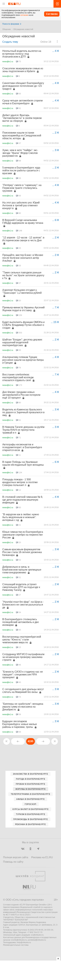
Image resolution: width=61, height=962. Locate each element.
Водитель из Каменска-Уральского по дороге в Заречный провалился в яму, (23, 412)
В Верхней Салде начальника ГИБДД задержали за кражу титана (22, 221)
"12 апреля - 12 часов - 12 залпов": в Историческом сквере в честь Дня (23, 239)
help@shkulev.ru (24, 942)
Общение (6, 29)
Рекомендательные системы (16, 945)
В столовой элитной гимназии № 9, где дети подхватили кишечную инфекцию (22, 500)
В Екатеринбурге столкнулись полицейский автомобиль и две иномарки (20, 622)
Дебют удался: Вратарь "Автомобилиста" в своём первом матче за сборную (22, 118)
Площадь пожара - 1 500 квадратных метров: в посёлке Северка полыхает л (20, 482)
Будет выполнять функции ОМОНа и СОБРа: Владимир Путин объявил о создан (23, 325)
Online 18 (45, 41)
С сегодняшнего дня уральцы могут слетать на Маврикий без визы (23, 690)
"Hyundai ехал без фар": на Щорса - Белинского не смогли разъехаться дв (23, 604)
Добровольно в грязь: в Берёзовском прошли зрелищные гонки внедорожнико (21, 569)
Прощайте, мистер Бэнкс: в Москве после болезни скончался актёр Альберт (22, 258)
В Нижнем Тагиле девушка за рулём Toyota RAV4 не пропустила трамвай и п (23, 430)
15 (54, 322)
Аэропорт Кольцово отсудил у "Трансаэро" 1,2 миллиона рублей (22, 291)
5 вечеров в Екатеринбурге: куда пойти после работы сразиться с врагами (21, 170)
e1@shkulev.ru (37, 935)
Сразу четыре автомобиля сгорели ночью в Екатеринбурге (22, 102)
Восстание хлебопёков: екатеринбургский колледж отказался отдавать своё (18, 377)
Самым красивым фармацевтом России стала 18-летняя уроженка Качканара (22, 552)
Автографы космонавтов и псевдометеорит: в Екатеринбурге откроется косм (22, 447)
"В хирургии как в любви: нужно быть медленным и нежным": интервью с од (20, 517)
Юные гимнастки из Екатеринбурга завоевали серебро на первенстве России (22, 535)
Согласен (52, 13)
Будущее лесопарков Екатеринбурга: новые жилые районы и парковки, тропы (19, 724)
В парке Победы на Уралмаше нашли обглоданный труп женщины (23, 463)
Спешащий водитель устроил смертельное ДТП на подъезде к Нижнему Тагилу (21, 587)
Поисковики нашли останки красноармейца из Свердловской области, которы (21, 135)
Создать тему (10, 41)
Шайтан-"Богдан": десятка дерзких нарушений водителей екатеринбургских (22, 342)
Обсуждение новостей (23, 29)
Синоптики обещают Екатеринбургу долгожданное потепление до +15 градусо (23, 86)
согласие (24, 15)
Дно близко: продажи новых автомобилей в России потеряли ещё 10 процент (21, 395)
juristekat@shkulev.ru (37, 940)
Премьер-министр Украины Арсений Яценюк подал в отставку (23, 309)
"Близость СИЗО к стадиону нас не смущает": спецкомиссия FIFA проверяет (22, 674)
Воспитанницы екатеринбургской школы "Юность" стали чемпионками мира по (21, 639)
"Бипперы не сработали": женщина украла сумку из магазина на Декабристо (22, 706)
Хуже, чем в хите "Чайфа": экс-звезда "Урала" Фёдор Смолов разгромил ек (20, 153)
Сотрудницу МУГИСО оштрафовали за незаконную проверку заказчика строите (23, 657)
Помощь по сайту (13, 861)
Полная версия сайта (15, 857)
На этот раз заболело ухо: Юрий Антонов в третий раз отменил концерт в (21, 205)
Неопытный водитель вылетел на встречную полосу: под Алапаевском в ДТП (21, 54)
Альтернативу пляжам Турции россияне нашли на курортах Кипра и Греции (23, 360)
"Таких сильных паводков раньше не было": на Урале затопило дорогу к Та (23, 275)
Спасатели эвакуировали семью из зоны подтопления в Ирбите (22, 70)
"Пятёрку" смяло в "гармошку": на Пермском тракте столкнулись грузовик (21, 188)
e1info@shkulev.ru (19, 940)
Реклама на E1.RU (42, 857)
